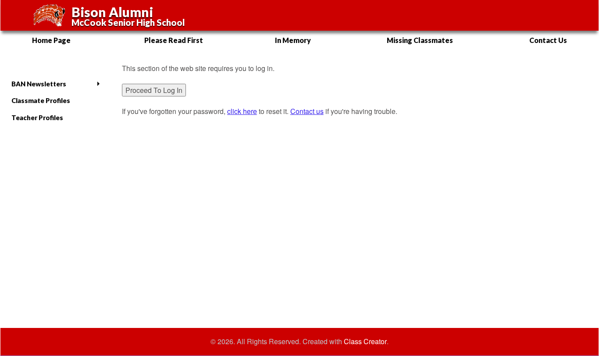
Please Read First (173, 40)
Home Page (51, 40)
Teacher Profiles (37, 117)
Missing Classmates (420, 40)
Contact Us (548, 40)
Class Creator (365, 341)
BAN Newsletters (38, 84)
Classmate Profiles (40, 100)
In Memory (293, 40)
